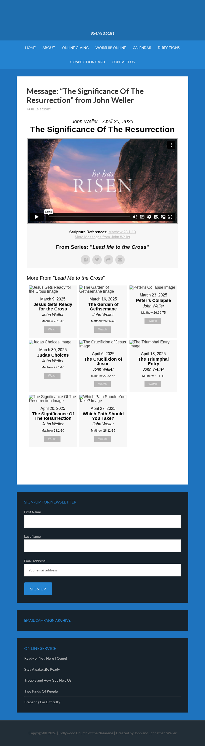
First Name (32, 512)
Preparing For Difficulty (42, 702)
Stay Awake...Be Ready (42, 669)
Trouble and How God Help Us (48, 680)
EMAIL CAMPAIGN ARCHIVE (47, 620)
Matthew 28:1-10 (122, 232)
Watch (52, 329)
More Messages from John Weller (102, 237)
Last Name (32, 536)
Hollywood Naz (102, 17)
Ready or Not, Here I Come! (45, 658)
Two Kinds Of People (41, 691)
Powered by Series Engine (159, 460)
